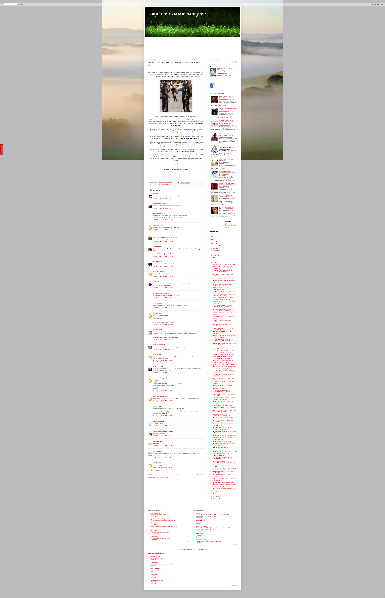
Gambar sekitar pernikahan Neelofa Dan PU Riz (162, 570)
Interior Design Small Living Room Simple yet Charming (163, 526)
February (215, 496)
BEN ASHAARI (200, 520)
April (214, 491)
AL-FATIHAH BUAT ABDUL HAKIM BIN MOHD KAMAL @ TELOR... (223, 361)
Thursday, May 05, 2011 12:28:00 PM (163, 416)
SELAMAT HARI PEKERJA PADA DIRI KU (224, 482)
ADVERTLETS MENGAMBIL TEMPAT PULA (224, 418)
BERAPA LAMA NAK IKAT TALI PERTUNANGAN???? (221, 448)
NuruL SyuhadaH (158, 344)
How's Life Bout (154, 525)
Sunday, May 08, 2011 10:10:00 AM (162, 467)
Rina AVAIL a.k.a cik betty (160, 293)
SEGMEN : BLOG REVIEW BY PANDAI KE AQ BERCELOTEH (224, 485)
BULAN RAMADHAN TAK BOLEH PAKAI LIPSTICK (226, 208)
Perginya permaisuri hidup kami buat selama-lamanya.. (163, 520)
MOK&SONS (156, 421)
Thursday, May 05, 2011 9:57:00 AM (162, 219)
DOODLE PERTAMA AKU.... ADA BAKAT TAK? (226, 196)
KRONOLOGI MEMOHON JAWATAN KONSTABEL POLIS (227, 146)
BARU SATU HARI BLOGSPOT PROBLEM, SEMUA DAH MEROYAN (224, 398)
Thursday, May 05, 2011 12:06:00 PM (163, 372)
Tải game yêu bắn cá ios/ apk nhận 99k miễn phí (162, 564)
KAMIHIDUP (156, 441)
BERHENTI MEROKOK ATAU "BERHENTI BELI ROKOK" (227, 184)
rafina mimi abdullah (158, 396)
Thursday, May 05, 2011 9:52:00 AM (162, 198)
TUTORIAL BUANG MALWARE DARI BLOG (224, 408)
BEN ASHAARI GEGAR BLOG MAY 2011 (224, 441)
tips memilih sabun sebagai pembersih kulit (160, 538)
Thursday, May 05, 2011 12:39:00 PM (163, 435)
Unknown (155, 354)
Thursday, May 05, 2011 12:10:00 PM (163, 391)
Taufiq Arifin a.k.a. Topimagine (161, 182)
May (214, 262)
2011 (212, 244)
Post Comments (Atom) (162, 477)
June (214, 260)
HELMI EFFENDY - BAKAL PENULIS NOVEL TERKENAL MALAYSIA (223, 351)
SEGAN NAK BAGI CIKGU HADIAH (222, 385)
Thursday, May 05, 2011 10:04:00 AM (163, 256)
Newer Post (152, 474)
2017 (212, 234)
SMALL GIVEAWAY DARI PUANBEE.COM (224, 488)
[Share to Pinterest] (189, 183)
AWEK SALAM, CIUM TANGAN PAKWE (223, 364)
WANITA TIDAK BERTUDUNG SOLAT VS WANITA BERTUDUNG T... (224, 294)
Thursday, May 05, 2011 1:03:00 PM (162, 445)
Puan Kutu (156, 451)
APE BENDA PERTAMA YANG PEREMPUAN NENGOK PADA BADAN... (224, 462)
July (214, 257)
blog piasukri (154, 574)
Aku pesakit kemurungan (156, 558)
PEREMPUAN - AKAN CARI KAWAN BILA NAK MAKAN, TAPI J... (224, 288)
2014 (212, 237)
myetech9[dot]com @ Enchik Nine (162, 254)
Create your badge (214, 88)
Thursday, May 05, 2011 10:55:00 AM (163, 307)
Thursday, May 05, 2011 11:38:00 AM (163, 349)
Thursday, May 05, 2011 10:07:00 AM (163, 276)
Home (176, 474)
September (216, 253)
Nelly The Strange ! (155, 513)
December (216, 246)
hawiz (154, 193)
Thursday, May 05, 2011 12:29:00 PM (163, 426)
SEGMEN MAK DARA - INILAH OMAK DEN (224, 435)
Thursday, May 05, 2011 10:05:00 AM (163, 266)
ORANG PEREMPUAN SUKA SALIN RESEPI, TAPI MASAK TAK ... (222, 306)
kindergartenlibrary (158, 378)
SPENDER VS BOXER (219, 388)
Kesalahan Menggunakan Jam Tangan (159, 532)
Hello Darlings (199, 535)
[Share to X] (185, 183)
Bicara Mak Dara (155, 568)
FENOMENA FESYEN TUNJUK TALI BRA (224, 264)
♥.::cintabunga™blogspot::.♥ (161, 431)
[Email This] (181, 183)
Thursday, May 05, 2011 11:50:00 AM (163, 361)
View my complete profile (224, 75)
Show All (189, 541)
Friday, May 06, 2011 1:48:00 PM (162, 457)
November (216, 248)
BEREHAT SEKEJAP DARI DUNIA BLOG (226, 97)
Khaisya (155, 313)
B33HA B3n (156, 329)
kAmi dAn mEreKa (158, 235)
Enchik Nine (156, 246)
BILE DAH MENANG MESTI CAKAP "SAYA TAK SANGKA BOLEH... (224, 344)
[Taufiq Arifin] (211, 87)
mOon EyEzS (156, 366)
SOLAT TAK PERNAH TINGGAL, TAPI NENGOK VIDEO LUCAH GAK (223, 298)
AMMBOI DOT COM (201, 526)
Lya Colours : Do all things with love (160, 519)
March (214, 494)
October (215, 250)
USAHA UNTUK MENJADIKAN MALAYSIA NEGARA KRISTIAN (224, 438)
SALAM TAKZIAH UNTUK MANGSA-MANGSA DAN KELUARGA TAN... (222, 340)
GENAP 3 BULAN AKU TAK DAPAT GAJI (223, 278)
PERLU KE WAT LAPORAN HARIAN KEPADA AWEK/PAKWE (222, 428)
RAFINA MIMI (154, 562)
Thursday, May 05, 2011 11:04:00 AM (163, 324)
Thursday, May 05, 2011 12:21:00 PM (163, 401)
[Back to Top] (383, 596)
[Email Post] (178, 182)
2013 (212, 239)
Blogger (207, 549)
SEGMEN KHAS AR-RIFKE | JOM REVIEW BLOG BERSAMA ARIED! (224, 367)
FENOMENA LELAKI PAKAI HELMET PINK (224, 469)
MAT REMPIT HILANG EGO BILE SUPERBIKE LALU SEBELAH (221, 391)
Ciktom (198, 513)
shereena (155, 462)
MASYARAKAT (156, 184)
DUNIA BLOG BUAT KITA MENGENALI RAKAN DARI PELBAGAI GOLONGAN (226, 122)
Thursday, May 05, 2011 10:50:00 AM (163, 297)
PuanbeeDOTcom (155, 556)
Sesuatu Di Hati (154, 581)
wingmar (195, 549)
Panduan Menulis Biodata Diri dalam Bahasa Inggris (208, 541)
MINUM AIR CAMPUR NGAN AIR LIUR (223, 354)
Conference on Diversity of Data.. (158, 514)
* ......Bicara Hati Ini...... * (157, 580)
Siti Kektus (153, 530)
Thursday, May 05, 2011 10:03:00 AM (163, 241)
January (215, 498)
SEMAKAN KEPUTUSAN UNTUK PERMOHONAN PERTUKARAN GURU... (224, 310)
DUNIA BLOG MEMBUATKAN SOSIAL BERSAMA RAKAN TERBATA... (223, 357)
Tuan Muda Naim (157, 203)
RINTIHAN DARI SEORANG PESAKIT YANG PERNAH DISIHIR (223, 271)
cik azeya (155, 406)
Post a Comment (155, 470)
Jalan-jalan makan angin (156, 575)
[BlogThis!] (183, 183)
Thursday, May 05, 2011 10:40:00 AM (163, 287)
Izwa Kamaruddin (158, 271)
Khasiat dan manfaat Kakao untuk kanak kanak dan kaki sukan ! (211, 522)
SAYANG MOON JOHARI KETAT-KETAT (223, 405)
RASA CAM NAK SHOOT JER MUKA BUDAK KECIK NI (222, 454)
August (215, 255)
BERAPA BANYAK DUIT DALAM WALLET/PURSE (226, 134)
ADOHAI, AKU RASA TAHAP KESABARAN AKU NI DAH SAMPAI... (224, 411)
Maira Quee (156, 225)
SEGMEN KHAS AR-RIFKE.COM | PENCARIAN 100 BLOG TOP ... (222, 414)
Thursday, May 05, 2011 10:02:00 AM (163, 229)
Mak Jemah (156, 261)
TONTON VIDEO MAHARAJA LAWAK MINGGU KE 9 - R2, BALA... (223, 284)
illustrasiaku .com (201, 539)
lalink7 (155, 281)
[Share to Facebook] (187, 183)
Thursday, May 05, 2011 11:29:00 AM (163, 339)
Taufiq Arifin (212, 83)
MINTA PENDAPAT (165, 184)
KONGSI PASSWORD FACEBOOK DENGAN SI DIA (227, 172)
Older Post (200, 474)
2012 (212, 241)
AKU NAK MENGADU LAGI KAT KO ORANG (225, 451)
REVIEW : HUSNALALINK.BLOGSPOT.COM (225, 291)
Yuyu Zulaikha (200, 533)
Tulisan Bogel (154, 536)
